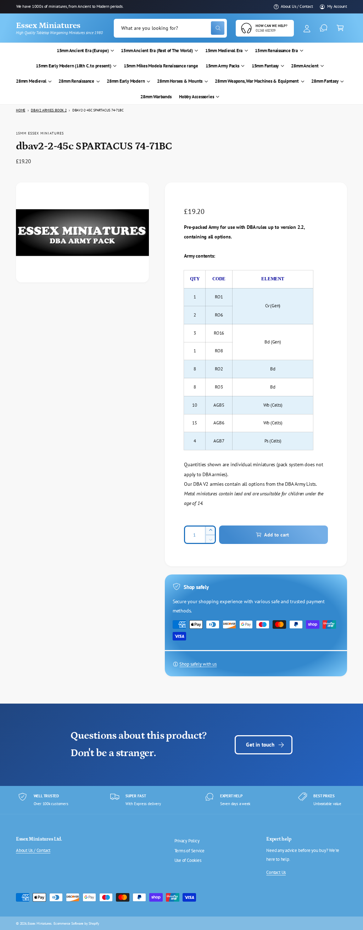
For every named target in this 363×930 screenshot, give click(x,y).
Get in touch (260, 744)
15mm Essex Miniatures (40, 133)
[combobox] (170, 28)
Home (20, 110)
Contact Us (276, 872)
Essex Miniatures (39, 923)
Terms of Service (189, 851)
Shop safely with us (198, 664)
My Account (337, 6)
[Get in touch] (323, 28)
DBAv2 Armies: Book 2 (49, 110)
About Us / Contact (297, 6)
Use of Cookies (187, 860)
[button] (340, 28)
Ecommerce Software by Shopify (76, 923)
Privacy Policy (187, 841)
